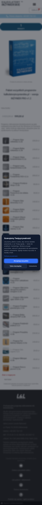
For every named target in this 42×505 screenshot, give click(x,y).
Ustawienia (33, 266)
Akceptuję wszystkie (21, 261)
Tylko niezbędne (15, 266)
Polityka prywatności (11, 256)
